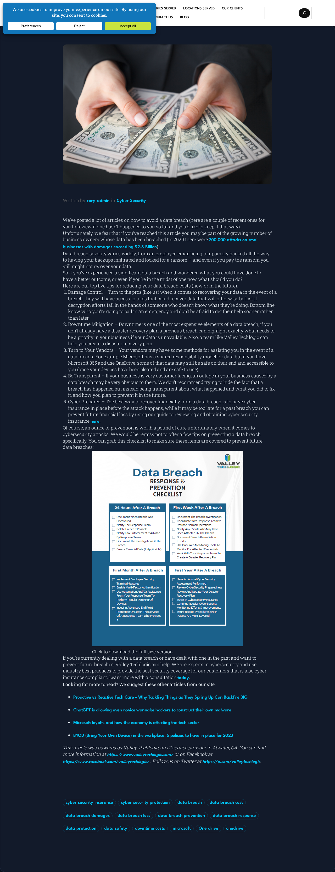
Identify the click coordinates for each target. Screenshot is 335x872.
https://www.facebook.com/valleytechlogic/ (106, 762)
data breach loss (134, 816)
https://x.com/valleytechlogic (231, 762)
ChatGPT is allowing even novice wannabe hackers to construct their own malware (152, 710)
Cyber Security (131, 201)
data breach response (234, 816)
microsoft (182, 828)
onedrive (234, 828)
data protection (81, 828)
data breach (189, 803)
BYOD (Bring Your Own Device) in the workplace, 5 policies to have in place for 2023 (153, 735)
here (95, 422)
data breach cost (226, 803)
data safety (115, 828)
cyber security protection (145, 803)
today (183, 678)
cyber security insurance (89, 803)
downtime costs (150, 828)
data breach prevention (181, 816)
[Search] (304, 13)
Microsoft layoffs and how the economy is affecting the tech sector (136, 723)
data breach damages (88, 816)
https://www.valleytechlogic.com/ (140, 755)
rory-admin (98, 201)
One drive (208, 828)
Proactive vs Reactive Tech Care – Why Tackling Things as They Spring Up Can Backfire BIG (160, 697)
